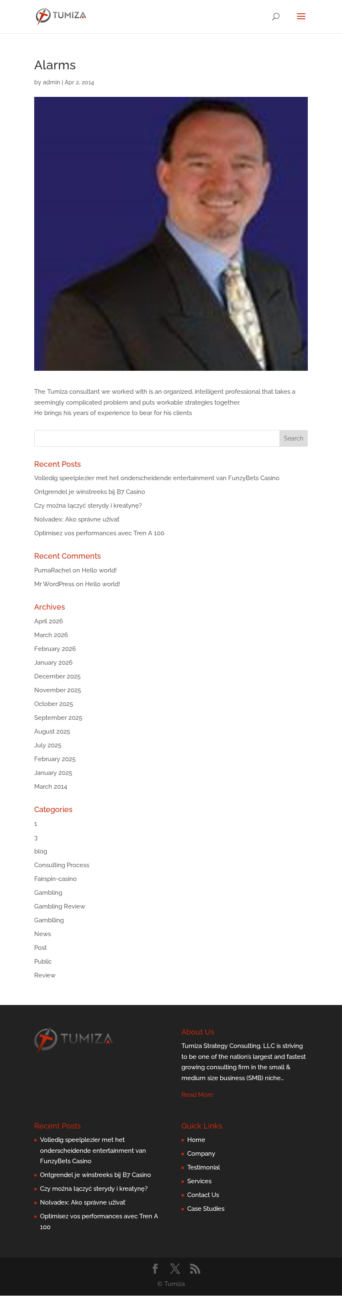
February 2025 (54, 759)
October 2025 (53, 704)
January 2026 (53, 662)
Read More (197, 1095)
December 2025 (57, 676)
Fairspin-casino (55, 879)
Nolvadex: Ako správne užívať (76, 519)
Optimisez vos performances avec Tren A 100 (99, 533)
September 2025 (58, 717)
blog (40, 851)
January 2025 (53, 773)
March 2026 (51, 635)
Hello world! (99, 570)
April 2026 (48, 621)
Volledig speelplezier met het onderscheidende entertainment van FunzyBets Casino (156, 478)
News (42, 934)
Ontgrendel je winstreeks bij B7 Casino (89, 492)
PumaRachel (52, 570)
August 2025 (52, 731)
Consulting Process (61, 865)
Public (43, 961)
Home (196, 1140)
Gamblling (49, 920)
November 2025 (57, 690)
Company (201, 1153)
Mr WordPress (54, 584)
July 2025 (47, 745)
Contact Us (203, 1195)
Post (40, 948)
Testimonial (203, 1167)
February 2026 (55, 649)
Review (44, 975)
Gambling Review (59, 906)
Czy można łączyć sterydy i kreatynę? (88, 505)
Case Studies (205, 1208)
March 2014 (50, 786)
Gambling (48, 892)
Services (199, 1181)
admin (51, 82)
